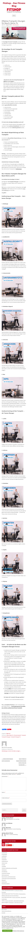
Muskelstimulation (6, 883)
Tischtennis (4, 869)
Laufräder (4, 866)
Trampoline (4, 859)
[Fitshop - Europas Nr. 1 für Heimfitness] (14, 12)
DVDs (9, 688)
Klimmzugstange (5, 875)
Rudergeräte (4, 852)
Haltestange (19, 169)
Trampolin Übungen (6, 737)
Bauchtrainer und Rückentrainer (8, 876)
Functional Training (6, 873)
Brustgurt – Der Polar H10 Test (16, 902)
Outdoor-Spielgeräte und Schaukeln (9, 868)
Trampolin (23, 735)
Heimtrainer (4, 882)
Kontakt (3, 912)
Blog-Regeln (4, 909)
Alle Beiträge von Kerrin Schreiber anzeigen (11, 751)
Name (3, 792)
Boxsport (4, 880)
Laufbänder (4, 856)
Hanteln (3, 864)
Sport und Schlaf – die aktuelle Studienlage (15, 900)
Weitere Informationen (18, 930)
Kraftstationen (5, 861)
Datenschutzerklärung (6, 911)
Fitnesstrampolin (17, 735)
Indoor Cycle (4, 863)
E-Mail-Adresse (6, 798)
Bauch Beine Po (10, 735)
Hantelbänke (4, 871)
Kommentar (5, 776)
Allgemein (8, 733)
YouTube (6, 693)
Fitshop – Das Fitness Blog (14, 4)
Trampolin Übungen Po (16, 737)
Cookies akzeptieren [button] (7, 930)
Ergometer (4, 857)
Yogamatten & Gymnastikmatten (9, 878)
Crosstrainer (4, 854)
